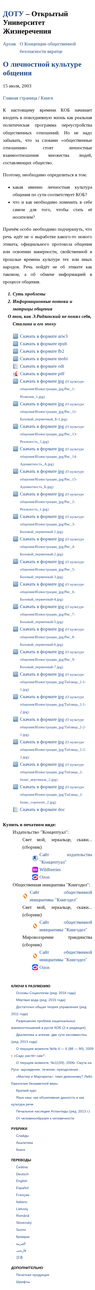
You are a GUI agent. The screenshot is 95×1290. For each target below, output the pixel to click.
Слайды (22, 1136)
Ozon (44, 877)
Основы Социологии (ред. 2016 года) (46, 993)
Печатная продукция (32, 1275)
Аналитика (24, 1143)
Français (22, 1195)
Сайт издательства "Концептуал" (65, 858)
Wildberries (50, 869)
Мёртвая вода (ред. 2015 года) (41, 1000)
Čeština (22, 1167)
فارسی (21, 1250)
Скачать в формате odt (42, 366)
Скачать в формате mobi (44, 358)
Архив (9, 43)
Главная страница (20, 97)
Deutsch (22, 1174)
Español (22, 1188)
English (21, 1181)
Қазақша (22, 1237)
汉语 (19, 1257)
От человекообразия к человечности (45, 1118)
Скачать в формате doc (42, 809)
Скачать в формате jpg (52, 388)
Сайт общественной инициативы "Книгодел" (61, 896)
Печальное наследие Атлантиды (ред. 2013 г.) (53, 1111)
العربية (21, 1244)
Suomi (21, 1230)
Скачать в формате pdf (42, 373)
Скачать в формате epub (43, 343)
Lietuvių (22, 1209)
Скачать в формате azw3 (44, 336)
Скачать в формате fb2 (42, 351)
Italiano (21, 1202)
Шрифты (23, 1282)
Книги (47, 97)
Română (22, 1216)
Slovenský (24, 1223)
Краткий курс (26, 1090)
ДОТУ (13, 14)
